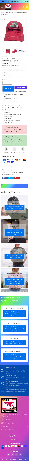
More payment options (20, 91)
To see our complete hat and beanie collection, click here (14, 207)
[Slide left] (3, 51)
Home (2, 12)
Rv (12, 174)
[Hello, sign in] (23, 7)
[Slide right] (25, 51)
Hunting (21, 172)
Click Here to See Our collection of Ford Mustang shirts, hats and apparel (14, 328)
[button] (3, 7)
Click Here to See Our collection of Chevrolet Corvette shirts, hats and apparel (14, 313)
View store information (11, 101)
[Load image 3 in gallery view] (21, 51)
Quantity (4, 79)
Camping (13, 172)
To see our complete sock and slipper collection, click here (14, 232)
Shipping (4, 65)
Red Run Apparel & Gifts (11, 459)
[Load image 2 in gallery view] (14, 51)
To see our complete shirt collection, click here (14, 256)
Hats (17, 172)
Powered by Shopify (23, 459)
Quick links (4, 427)
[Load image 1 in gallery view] (8, 51)
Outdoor (4, 174)
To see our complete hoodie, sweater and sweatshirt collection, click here (14, 281)
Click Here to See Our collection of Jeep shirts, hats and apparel (14, 342)
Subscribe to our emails (8, 430)
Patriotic (9, 174)
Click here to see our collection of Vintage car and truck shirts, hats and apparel (14, 356)
